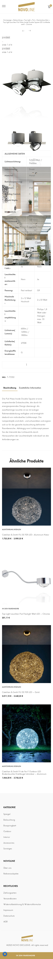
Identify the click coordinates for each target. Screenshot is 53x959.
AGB (5, 921)
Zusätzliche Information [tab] (30, 388)
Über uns (7, 868)
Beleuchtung (9, 820)
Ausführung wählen (11, 530)
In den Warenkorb (25, 956)
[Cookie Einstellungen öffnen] (5, 955)
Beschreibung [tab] (9, 388)
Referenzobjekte (10, 873)
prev (4, 37)
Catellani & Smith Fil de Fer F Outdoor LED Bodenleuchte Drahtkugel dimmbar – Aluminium (24, 772)
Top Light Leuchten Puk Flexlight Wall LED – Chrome (26, 614)
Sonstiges (7, 848)
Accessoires (8, 843)
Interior (6, 837)
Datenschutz (9, 916)
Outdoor (7, 831)
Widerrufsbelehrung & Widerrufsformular (22, 904)
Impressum (8, 910)
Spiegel (6, 814)
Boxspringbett (9, 825)
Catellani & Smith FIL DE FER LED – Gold (20, 692)
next (8, 37)
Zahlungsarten (9, 893)
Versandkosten (10, 898)
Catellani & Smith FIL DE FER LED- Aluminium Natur (25, 535)
